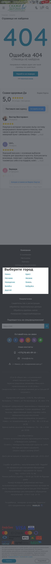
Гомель (29, 282)
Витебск (8, 286)
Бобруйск (30, 286)
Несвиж (29, 278)
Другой (8, 290)
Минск (7, 274)
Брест (28, 274)
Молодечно (10, 282)
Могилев (9, 278)
